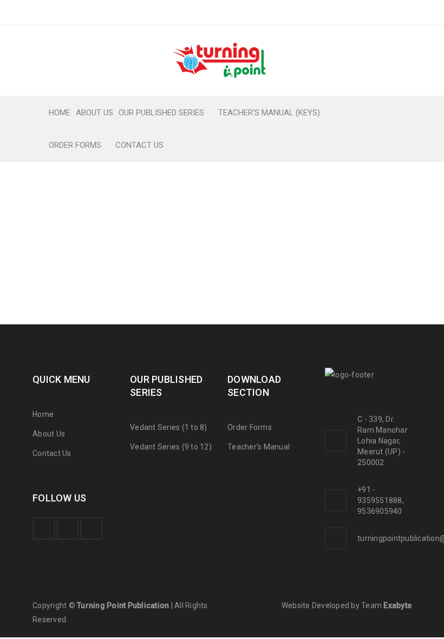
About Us (48, 433)
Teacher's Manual (258, 446)
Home (43, 414)
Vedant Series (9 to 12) (171, 446)
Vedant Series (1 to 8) (168, 427)
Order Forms (249, 427)
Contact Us (51, 453)
